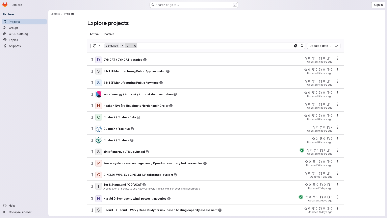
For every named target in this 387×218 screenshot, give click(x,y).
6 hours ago (325, 107)
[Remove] (134, 45)
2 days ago (325, 188)
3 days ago (325, 212)
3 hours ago (325, 61)
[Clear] (295, 45)
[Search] (302, 46)
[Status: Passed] (302, 150)
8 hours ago (325, 119)
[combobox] (320, 46)
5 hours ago (325, 73)
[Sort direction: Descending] (337, 46)
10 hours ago (324, 165)
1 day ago (326, 176)
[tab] (94, 34)
